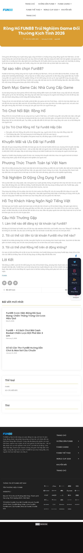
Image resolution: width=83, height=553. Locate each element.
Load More (41, 366)
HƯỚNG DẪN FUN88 (46, 4)
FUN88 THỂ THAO (33, 10)
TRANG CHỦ (30, 4)
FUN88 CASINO (64, 4)
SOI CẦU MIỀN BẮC (32, 39)
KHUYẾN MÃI (66, 10)
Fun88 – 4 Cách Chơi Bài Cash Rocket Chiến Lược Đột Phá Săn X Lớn (24, 333)
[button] (4, 283)
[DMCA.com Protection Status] (41, 538)
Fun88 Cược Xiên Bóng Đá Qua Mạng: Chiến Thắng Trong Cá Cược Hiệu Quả (25, 316)
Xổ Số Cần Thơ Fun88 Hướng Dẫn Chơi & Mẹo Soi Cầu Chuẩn (24, 349)
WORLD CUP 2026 (51, 10)
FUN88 (4, 275)
